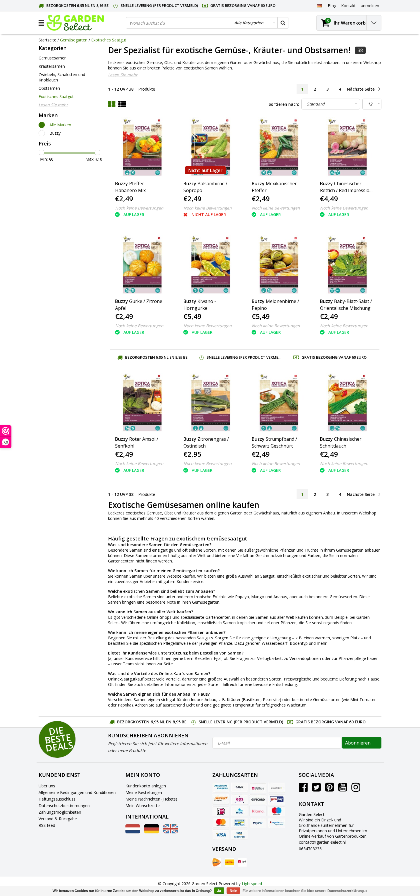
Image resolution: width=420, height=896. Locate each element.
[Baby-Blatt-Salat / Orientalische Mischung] (347, 265)
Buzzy (55, 133)
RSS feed (47, 825)
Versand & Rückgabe (58, 818)
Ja (219, 891)
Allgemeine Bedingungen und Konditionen (77, 792)
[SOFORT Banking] (220, 799)
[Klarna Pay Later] (258, 811)
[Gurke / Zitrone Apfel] (142, 265)
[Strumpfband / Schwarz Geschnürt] (279, 403)
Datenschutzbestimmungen (64, 805)
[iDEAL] (220, 811)
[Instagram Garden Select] (355, 789)
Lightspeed (252, 883)
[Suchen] (283, 23)
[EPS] (239, 799)
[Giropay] (276, 799)
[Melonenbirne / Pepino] (279, 265)
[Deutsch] (319, 5)
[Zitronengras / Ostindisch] (211, 403)
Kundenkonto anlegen (145, 786)
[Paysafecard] (276, 823)
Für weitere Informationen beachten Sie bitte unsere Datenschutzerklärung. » (305, 891)
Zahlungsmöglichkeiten (60, 812)
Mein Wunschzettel (143, 805)
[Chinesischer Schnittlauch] (347, 403)
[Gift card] (258, 799)
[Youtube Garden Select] (342, 789)
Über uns (47, 786)
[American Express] (220, 788)
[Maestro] (276, 811)
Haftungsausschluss (57, 799)
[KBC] (239, 811)
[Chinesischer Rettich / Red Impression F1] (347, 147)
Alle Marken (60, 124)
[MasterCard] (220, 823)
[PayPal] (258, 823)
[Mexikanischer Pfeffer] (279, 147)
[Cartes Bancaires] (276, 788)
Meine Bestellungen (143, 792)
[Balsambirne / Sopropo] (211, 147)
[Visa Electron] (239, 834)
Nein (233, 891)
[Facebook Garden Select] (303, 789)
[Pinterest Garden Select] (329, 789)
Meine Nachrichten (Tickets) (151, 799)
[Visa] (220, 834)
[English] (170, 832)
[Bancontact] (239, 823)
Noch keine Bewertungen (139, 208)
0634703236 (310, 848)
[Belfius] (258, 788)
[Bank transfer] (239, 788)
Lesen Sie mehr (122, 74)
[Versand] (216, 862)
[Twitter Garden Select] (316, 789)
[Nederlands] (132, 832)
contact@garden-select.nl (322, 842)
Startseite (47, 40)
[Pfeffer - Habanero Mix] (142, 147)
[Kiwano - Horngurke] (211, 265)
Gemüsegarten (73, 40)
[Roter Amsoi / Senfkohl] (142, 403)
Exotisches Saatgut (108, 40)
